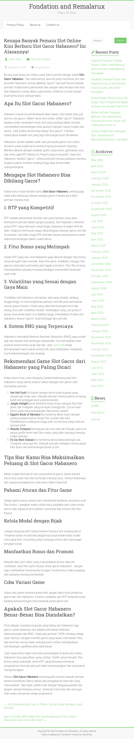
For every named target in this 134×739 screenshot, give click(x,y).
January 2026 (99, 184)
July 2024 (97, 294)
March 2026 (98, 172)
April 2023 (97, 386)
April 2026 (97, 166)
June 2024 (97, 300)
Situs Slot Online (40, 59)
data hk (95, 419)
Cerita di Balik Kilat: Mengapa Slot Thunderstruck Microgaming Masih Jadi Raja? (109, 135)
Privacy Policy (15, 25)
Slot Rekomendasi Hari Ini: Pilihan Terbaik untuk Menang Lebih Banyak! (43, 706)
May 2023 (97, 380)
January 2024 (99, 331)
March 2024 (98, 319)
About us (35, 25)
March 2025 (98, 245)
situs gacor (98, 412)
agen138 (58, 345)
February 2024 (100, 325)
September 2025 (101, 209)
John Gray (14, 59)
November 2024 (101, 270)
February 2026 (100, 178)
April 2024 (97, 312)
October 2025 (99, 203)
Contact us (52, 25)
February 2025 (100, 251)
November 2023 (101, 343)
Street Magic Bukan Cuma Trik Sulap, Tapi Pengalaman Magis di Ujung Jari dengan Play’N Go (109, 102)
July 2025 (97, 221)
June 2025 (97, 227)
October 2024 (99, 276)
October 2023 (99, 349)
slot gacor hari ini (42, 67)
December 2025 (101, 190)
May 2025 (97, 233)
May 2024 (97, 306)
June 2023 (97, 374)
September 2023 (101, 355)
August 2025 (98, 215)
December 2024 (101, 264)
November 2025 (101, 196)
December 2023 (101, 337)
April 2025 (97, 239)
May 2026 (97, 160)
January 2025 (99, 257)
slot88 (95, 405)
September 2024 (101, 282)
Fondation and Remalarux (67, 6)
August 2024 (98, 288)
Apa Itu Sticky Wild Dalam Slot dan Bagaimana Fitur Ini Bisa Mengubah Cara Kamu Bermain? (40, 718)
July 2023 (97, 367)
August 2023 (98, 361)
